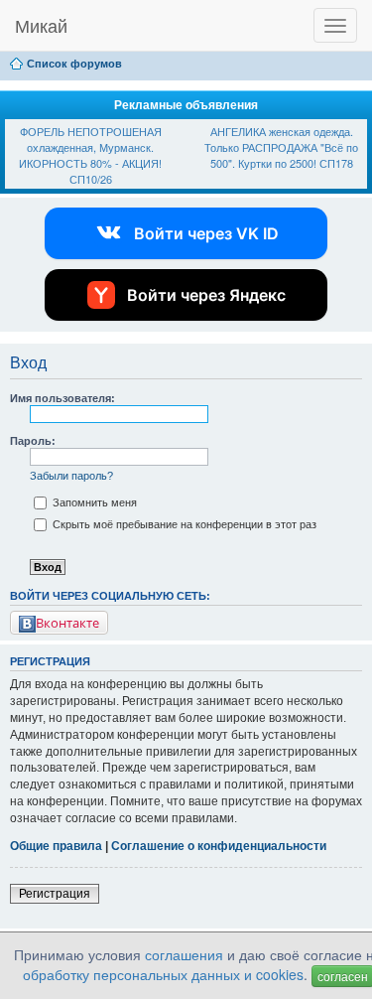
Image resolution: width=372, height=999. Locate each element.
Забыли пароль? (71, 476)
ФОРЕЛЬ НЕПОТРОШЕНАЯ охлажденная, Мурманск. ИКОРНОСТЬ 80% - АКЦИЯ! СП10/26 (90, 154)
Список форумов (74, 64)
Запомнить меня (93, 502)
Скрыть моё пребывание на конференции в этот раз (183, 524)
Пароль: (33, 441)
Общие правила (56, 846)
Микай (41, 25)
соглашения (184, 954)
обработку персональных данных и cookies (163, 974)
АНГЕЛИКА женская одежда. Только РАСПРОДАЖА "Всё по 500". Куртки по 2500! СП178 (281, 146)
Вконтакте (67, 623)
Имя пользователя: (62, 398)
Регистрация (54, 894)
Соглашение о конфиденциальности (218, 846)
